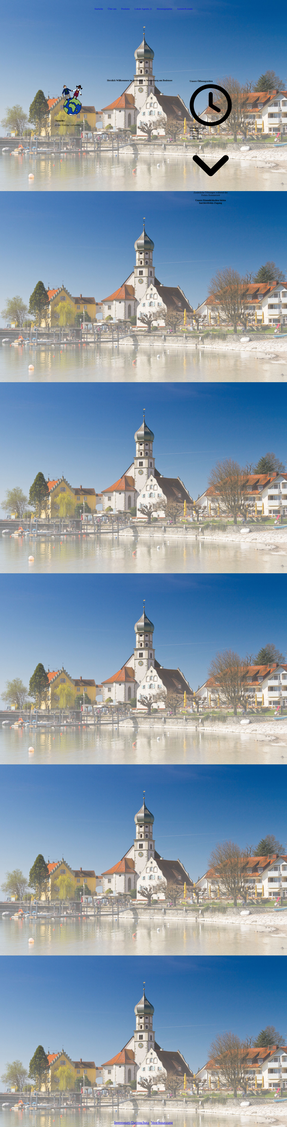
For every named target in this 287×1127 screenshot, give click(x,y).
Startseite (98, 9)
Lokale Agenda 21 (143, 9)
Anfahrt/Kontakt (185, 9)
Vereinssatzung (162, 1122)
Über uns (112, 9)
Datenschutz (140, 1122)
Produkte (125, 9)
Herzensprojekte (164, 9)
